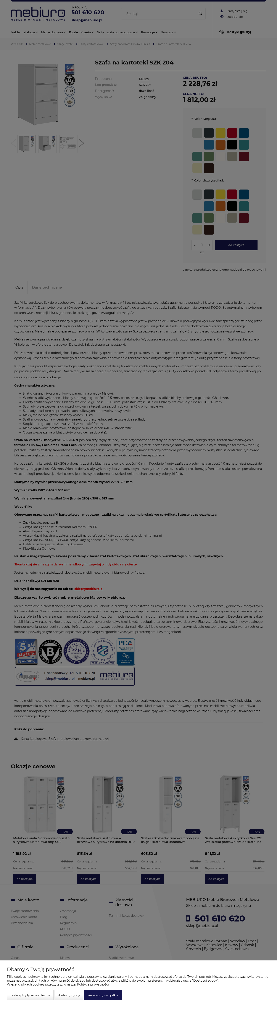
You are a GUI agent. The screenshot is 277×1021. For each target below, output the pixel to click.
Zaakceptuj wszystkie (103, 995)
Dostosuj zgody (69, 995)
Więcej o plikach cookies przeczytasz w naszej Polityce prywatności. (58, 984)
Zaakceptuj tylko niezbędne (30, 995)
